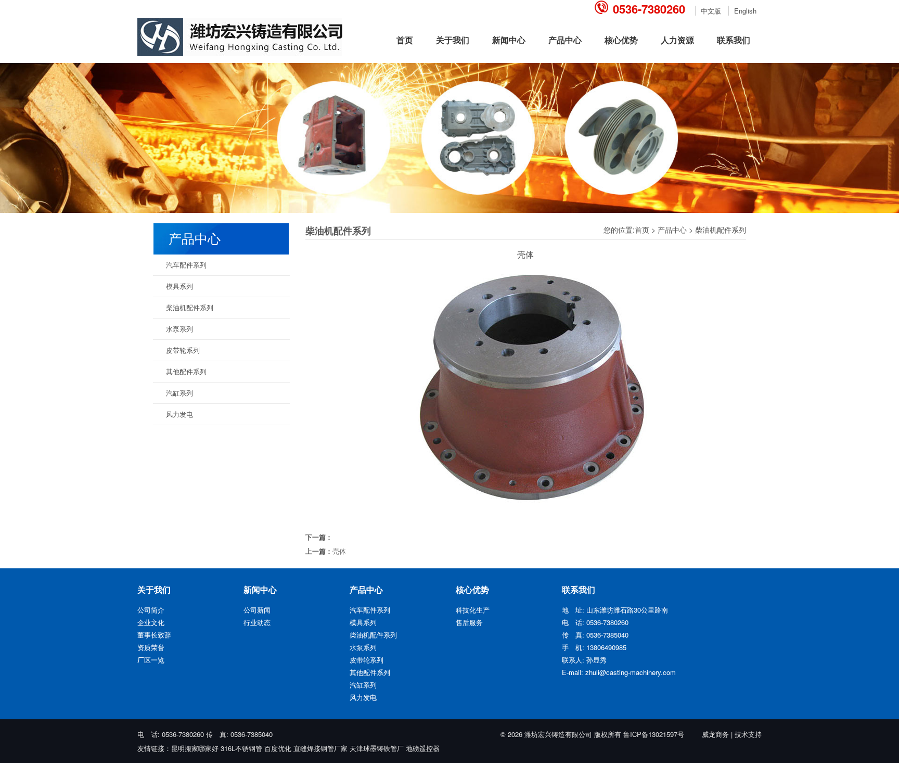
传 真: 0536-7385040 (239, 734)
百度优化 (277, 748)
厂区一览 (150, 660)
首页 (404, 40)
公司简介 (150, 610)
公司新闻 (257, 610)
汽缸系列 (179, 393)
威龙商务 (715, 734)
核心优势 (621, 40)
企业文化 (150, 622)
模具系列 (179, 286)
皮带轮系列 (183, 350)
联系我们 (733, 40)
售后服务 (469, 622)
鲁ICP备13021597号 (653, 734)
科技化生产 (473, 610)
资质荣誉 (150, 647)
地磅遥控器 (423, 748)
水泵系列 (179, 329)
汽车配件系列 (186, 265)
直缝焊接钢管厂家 (320, 748)
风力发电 (179, 414)
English (745, 11)
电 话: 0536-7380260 (171, 734)
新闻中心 (508, 40)
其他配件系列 (186, 371)
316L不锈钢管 (241, 748)
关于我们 (452, 40)
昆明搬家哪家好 (195, 748)
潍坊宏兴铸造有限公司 (558, 734)
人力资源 (677, 40)
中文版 (711, 11)
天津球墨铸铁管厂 (377, 748)
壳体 (339, 551)
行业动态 (257, 622)
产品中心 (565, 40)
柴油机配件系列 (720, 229)
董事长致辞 (154, 635)
